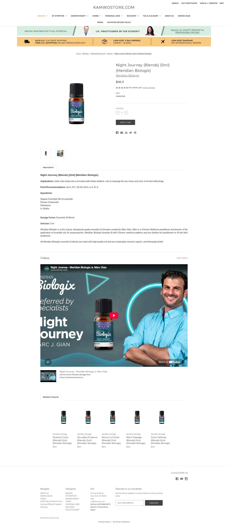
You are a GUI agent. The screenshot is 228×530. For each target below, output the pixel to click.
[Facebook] (117, 132)
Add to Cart (63, 419)
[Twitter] (130, 132)
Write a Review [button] (149, 88)
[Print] (126, 132)
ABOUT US (169, 16)
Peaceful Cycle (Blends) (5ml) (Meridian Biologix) (62, 440)
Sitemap (44, 507)
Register (213, 3)
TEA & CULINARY (150, 16)
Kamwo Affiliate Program (51, 504)
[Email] (121, 132)
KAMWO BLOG (184, 16)
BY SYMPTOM (58, 16)
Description (48, 167)
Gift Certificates (189, 3)
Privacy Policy (104, 522)
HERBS (95, 16)
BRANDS (41, 16)
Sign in (203, 3)
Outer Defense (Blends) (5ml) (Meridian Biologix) (160, 440)
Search (175, 3)
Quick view (63, 415)
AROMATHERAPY (78, 16)
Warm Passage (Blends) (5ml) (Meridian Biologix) (135, 440)
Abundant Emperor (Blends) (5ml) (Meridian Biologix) (87, 440)
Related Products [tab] (51, 397)
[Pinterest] (135, 132)
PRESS (100, 22)
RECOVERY (131, 16)
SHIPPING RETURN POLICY (119, 22)
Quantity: (120, 108)
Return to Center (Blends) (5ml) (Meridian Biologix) (111, 440)
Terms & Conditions (121, 522)
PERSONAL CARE (112, 16)
